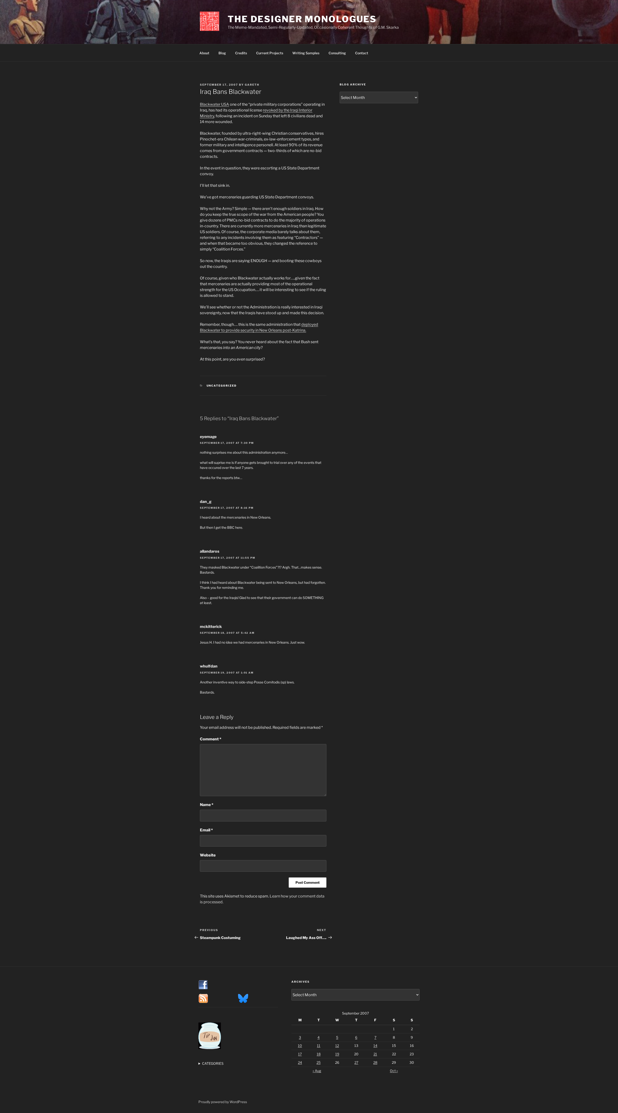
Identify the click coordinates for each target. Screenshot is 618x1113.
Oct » (394, 1071)
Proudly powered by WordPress (222, 1102)
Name (206, 804)
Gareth (252, 84)
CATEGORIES (213, 1063)
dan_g (205, 501)
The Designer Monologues (302, 19)
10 (300, 1045)
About (204, 53)
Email (206, 830)
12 (337, 1045)
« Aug (317, 1071)
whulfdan (209, 666)
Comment (210, 739)
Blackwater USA (214, 104)
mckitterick (211, 626)
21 (375, 1054)
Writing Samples (305, 53)
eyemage (208, 436)
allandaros (209, 551)
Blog (222, 53)
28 (375, 1062)
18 (319, 1054)
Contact (361, 53)
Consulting (337, 53)
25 (318, 1062)
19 (337, 1054)
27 (356, 1062)
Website (208, 855)
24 (300, 1062)
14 (375, 1045)
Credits (241, 53)
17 (300, 1054)
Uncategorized (222, 385)
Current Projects (269, 53)
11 (318, 1045)
